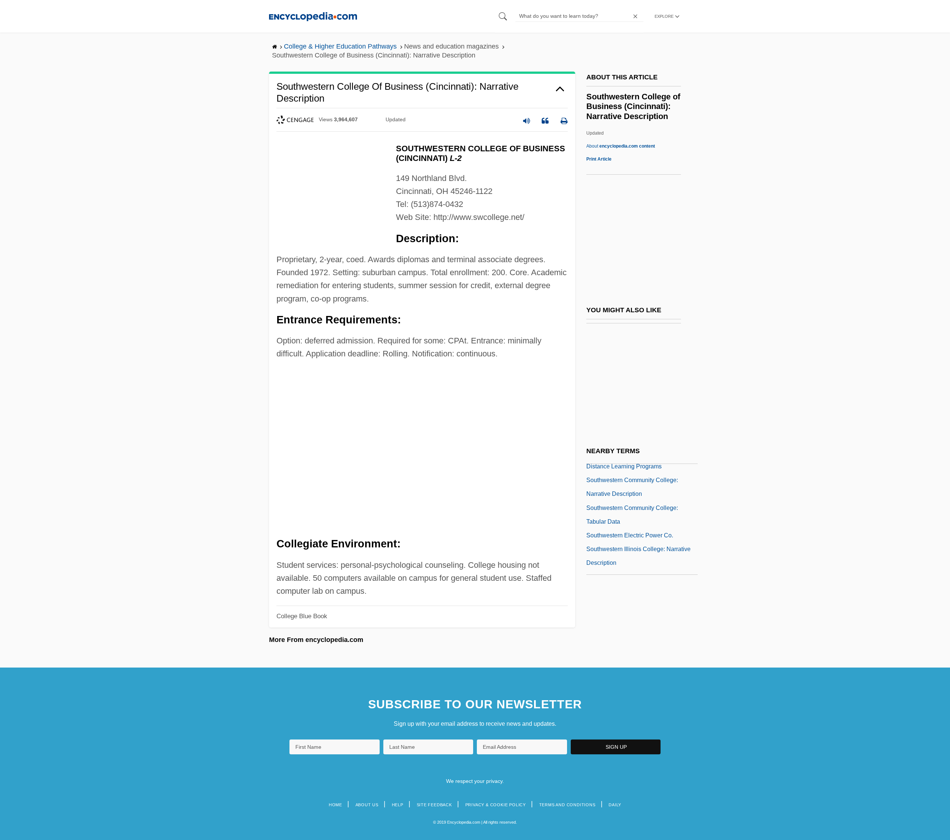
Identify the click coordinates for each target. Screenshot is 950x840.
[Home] (313, 16)
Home (335, 805)
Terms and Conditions (567, 805)
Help (397, 805)
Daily (615, 805)
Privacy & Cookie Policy (495, 805)
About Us (367, 805)
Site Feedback (434, 805)
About (620, 146)
